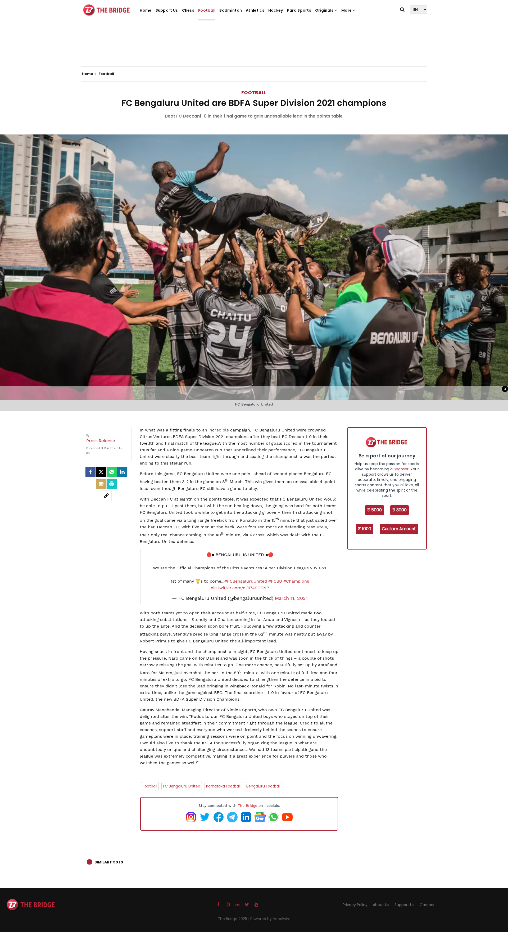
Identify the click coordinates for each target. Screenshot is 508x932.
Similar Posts (108, 862)
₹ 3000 (399, 510)
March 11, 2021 (291, 598)
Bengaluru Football (263, 786)
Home (145, 10)
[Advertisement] (254, 50)
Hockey (275, 10)
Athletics (255, 10)
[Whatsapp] (111, 472)
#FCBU (275, 581)
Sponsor (401, 469)
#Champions (296, 581)
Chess (188, 10)
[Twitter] (101, 472)
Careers (427, 904)
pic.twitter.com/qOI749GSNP (240, 587)
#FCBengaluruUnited (245, 581)
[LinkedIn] (122, 472)
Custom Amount (399, 529)
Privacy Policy (355, 904)
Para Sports (299, 10)
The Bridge (247, 805)
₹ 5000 (374, 510)
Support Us (167, 10)
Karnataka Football (223, 786)
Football (206, 10)
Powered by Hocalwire (270, 918)
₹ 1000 (364, 529)
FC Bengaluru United (181, 786)
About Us (381, 904)
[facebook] (90, 472)
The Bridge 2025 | (234, 918)
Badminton (230, 10)
